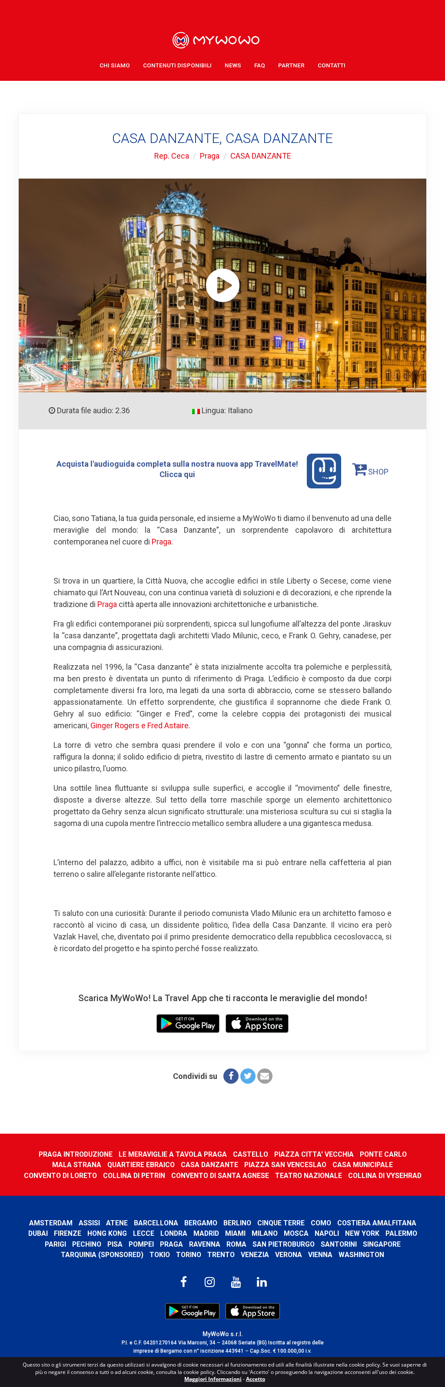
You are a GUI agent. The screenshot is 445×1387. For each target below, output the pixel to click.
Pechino (86, 1244)
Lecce (143, 1233)
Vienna (320, 1255)
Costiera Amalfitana (376, 1223)
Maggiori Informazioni (213, 1379)
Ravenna (204, 1244)
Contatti (331, 65)
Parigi (55, 1244)
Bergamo (200, 1223)
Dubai (38, 1233)
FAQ (259, 65)
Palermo (401, 1233)
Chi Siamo (115, 65)
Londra (173, 1233)
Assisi (89, 1223)
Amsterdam (51, 1223)
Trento (221, 1255)
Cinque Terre (281, 1223)
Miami (235, 1233)
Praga (209, 155)
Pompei (141, 1244)
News (233, 65)
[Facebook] (231, 1076)
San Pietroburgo (283, 1244)
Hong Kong (107, 1233)
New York (362, 1233)
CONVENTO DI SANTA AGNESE (220, 1175)
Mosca (296, 1233)
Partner (291, 65)
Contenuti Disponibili (177, 65)
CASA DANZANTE (260, 155)
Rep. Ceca (171, 155)
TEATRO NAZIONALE (308, 1175)
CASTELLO (250, 1154)
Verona (288, 1255)
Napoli (327, 1233)
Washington (361, 1255)
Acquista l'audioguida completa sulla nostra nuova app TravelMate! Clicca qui (177, 469)
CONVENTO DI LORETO (60, 1175)
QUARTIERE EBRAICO (141, 1165)
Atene (117, 1223)
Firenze (67, 1233)
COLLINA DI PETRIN (134, 1175)
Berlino (237, 1223)
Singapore (382, 1244)
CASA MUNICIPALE (362, 1165)
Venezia (255, 1255)
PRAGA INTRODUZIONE (76, 1154)
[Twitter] (248, 1076)
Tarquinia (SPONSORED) (102, 1255)
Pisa (115, 1244)
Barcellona (156, 1223)
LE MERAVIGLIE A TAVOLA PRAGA (173, 1154)
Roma (236, 1244)
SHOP (377, 471)
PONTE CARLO (383, 1154)
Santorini (339, 1244)
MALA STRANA (76, 1165)
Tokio (159, 1255)
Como (321, 1223)
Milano (265, 1233)
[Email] (264, 1076)
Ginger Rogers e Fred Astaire (139, 725)
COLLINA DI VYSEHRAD (385, 1175)
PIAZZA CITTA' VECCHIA (314, 1154)
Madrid (206, 1233)
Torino (188, 1255)
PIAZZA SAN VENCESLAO (285, 1165)
